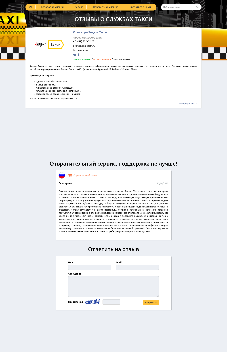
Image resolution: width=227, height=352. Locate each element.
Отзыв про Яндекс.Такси (90, 32)
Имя (70, 262)
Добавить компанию (105, 6)
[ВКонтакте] (75, 55)
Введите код (75, 302)
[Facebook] (79, 55)
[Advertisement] (113, 135)
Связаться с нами (140, 6)
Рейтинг (78, 6)
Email (119, 262)
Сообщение (74, 274)
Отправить (151, 302)
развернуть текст (188, 103)
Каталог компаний (52, 6)
